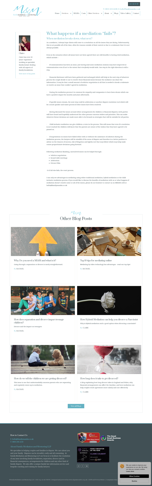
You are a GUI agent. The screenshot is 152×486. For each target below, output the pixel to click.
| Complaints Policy (111, 480)
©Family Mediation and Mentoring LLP (21, 480)
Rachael (20, 269)
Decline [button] (134, 481)
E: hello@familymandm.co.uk (22, 439)
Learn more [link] (130, 471)
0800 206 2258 (111, 9)
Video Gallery (125, 13)
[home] (27, 9)
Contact (136, 13)
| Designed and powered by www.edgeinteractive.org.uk (69, 480)
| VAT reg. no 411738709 (42, 480)
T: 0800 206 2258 (16, 442)
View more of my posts (27, 74)
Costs (83, 13)
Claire (85, 328)
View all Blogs (76, 406)
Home (57, 13)
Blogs (116, 13)
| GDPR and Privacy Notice (96, 480)
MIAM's (76, 13)
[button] (66, 13)
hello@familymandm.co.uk (130, 9)
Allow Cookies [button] (134, 476)
